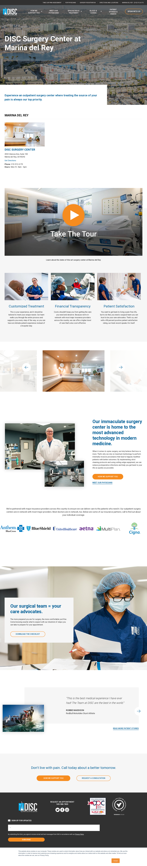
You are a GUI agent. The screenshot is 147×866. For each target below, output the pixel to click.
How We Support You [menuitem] (34, 12)
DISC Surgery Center (20, 149)
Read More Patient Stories (126, 728)
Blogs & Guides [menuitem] (93, 12)
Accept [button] (115, 861)
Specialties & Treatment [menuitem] (73, 12)
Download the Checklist (28, 634)
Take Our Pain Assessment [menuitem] (52, 2)
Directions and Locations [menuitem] (109, 2)
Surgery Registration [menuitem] (88, 2)
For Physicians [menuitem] (70, 2)
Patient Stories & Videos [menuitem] (113, 12)
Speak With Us (134, 11)
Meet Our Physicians (102, 482)
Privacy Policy (79, 834)
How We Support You (108, 477)
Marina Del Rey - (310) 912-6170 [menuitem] (133, 2)
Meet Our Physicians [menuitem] (54, 12)
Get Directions (10, 160)
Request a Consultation (93, 778)
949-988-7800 (62, 804)
